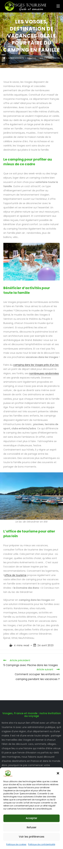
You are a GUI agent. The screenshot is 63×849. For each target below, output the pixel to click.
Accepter (31, 818)
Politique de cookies (16, 844)
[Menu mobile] (58, 6)
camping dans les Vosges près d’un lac (36, 365)
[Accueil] (4, 58)
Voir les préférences (31, 836)
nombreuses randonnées (44, 373)
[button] (58, 773)
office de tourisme (15, 575)
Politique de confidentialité (41, 844)
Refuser (31, 827)
